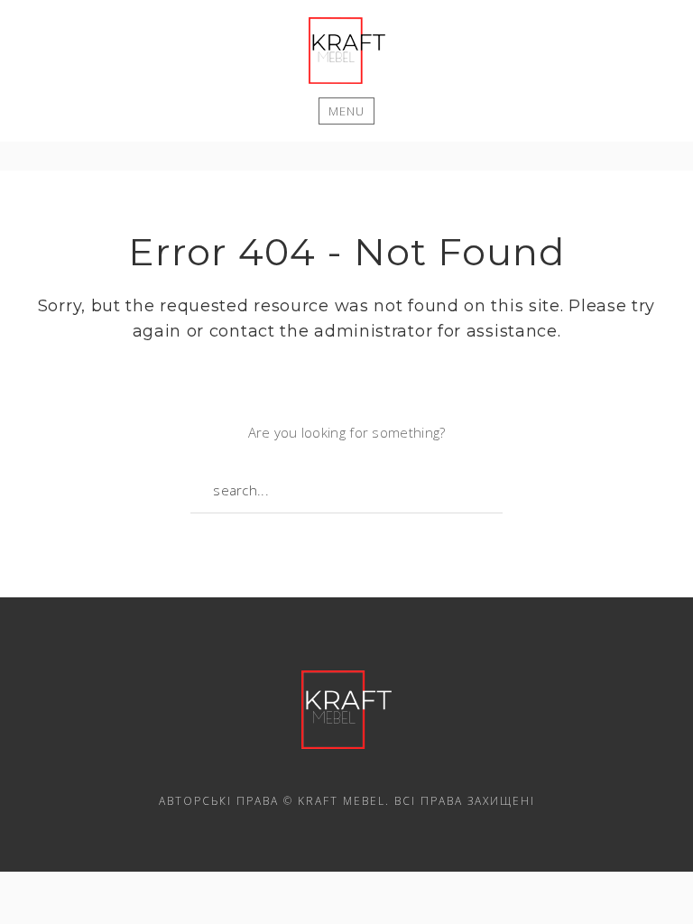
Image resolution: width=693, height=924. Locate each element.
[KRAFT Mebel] (347, 50)
